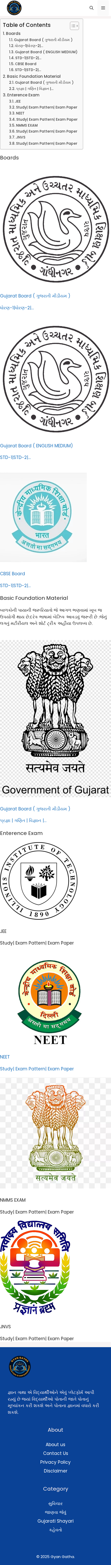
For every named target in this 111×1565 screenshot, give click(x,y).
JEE (18, 101)
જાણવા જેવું (55, 1512)
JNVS (20, 137)
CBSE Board (25, 64)
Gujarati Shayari (55, 1521)
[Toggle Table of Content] (72, 25)
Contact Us (55, 1453)
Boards (13, 33)
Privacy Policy (55, 1462)
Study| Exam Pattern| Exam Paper (46, 107)
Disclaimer (55, 1471)
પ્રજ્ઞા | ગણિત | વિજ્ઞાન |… (34, 88)
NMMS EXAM (27, 125)
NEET (20, 113)
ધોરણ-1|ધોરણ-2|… (29, 45)
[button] (91, 8)
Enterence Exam (23, 95)
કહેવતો (55, 1530)
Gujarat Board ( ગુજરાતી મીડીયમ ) (43, 39)
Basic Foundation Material (34, 76)
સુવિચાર (55, 1503)
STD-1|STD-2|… (28, 58)
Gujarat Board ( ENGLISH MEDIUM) (46, 52)
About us (55, 1444)
